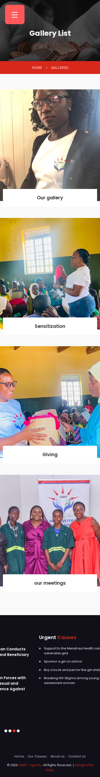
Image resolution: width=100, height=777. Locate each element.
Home (37, 67)
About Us (57, 756)
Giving (50, 454)
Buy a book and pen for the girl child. (39, 670)
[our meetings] (50, 530)
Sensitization (50, 326)
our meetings (50, 583)
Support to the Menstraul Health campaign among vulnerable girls (50, 650)
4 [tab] (18, 731)
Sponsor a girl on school (30, 661)
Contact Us (77, 756)
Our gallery (50, 197)
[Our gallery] (50, 145)
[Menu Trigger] (15, 14)
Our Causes (37, 756)
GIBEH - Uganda (30, 765)
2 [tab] (10, 731)
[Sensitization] (50, 274)
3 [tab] (14, 731)
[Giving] (50, 402)
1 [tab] (6, 731)
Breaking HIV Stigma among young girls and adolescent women (45, 680)
